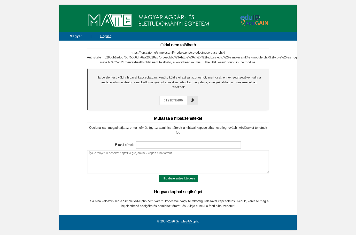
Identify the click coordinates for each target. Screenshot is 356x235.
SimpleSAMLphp (187, 221)
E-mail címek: (125, 145)
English (105, 36)
